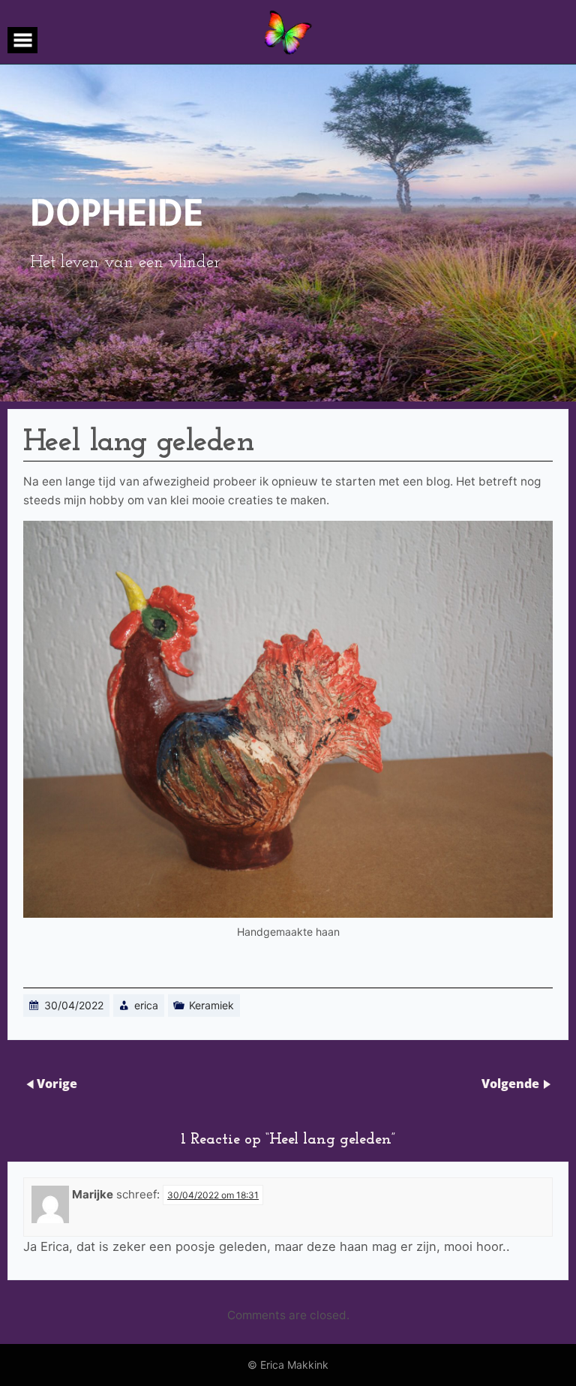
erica (146, 1005)
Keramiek (211, 1005)
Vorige (57, 1083)
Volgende (510, 1083)
